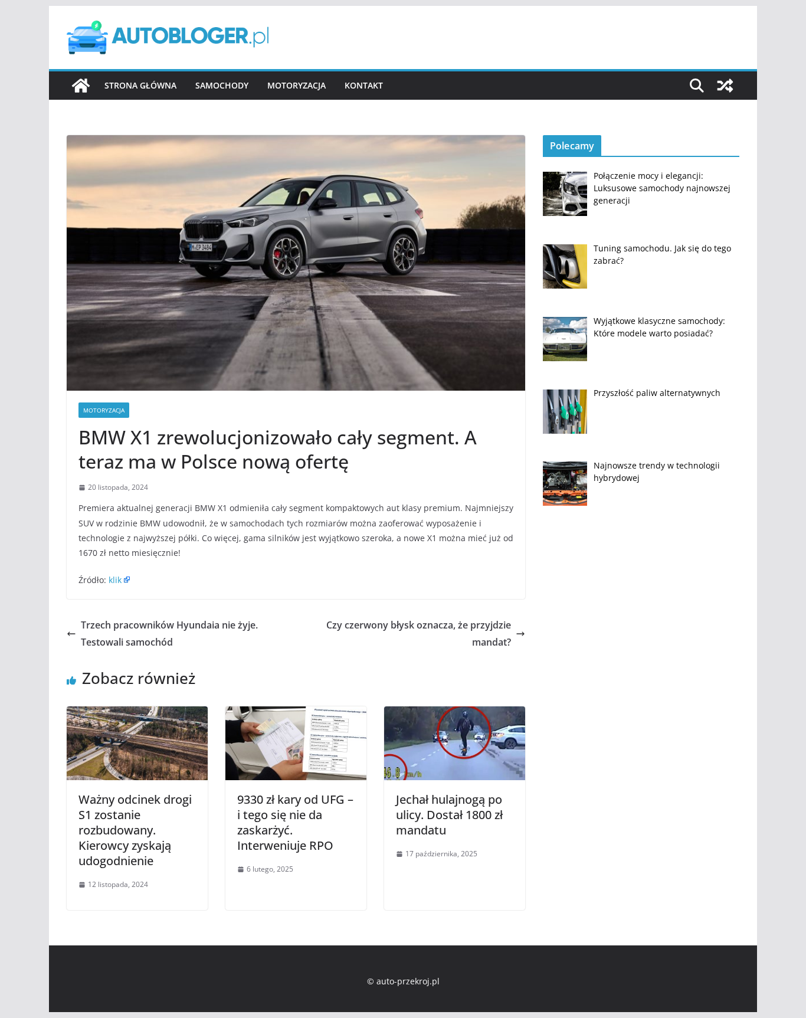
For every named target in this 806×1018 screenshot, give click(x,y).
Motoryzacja (296, 85)
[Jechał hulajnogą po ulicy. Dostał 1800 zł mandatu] (454, 714)
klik (115, 579)
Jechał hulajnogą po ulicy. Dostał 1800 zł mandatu (449, 814)
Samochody (221, 85)
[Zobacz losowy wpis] (725, 85)
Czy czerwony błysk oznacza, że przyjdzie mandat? (418, 633)
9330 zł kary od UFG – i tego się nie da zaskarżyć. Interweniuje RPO (295, 822)
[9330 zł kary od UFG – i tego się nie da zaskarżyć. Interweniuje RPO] (295, 714)
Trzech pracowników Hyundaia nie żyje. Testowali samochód (169, 633)
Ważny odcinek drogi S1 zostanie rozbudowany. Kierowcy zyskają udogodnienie (135, 830)
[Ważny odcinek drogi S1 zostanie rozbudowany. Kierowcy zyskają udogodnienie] (137, 714)
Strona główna (140, 85)
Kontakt (364, 85)
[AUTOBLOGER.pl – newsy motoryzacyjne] (81, 85)
